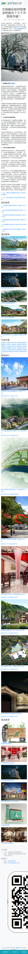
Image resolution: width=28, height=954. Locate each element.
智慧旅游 (3, 346)
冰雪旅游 (3, 348)
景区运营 (24, 344)
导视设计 (16, 351)
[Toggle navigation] (25, 3)
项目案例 (5, 952)
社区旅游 (8, 346)
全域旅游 (19, 344)
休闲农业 (3, 349)
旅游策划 (19, 346)
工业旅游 (8, 349)
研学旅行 (13, 346)
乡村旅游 (24, 346)
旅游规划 (3, 342)
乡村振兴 (19, 27)
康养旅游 (24, 342)
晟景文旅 (18, 947)
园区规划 (11, 351)
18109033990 (11, 861)
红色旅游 (19, 342)
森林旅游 (3, 344)
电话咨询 (14, 952)
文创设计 (8, 344)
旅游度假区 (20, 349)
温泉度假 (21, 351)
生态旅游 (13, 348)
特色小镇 (24, 348)
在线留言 (23, 952)
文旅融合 (15, 28)
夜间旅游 (6, 351)
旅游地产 (13, 349)
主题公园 (19, 348)
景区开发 (13, 342)
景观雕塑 (8, 348)
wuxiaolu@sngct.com (14, 863)
